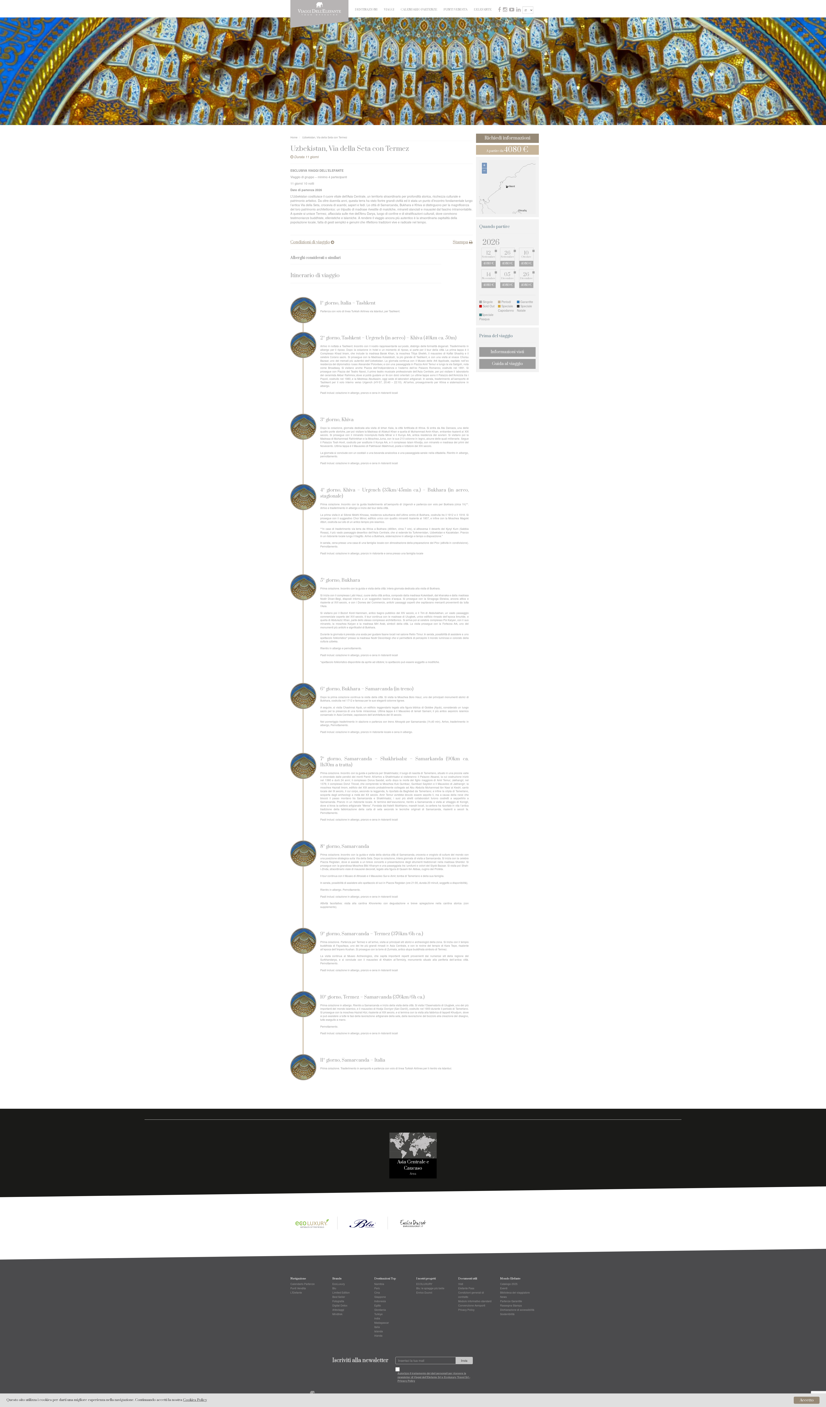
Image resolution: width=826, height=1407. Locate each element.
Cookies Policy (195, 1400)
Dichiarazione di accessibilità (517, 1309)
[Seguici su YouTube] (512, 10)
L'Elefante (483, 10)
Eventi (503, 1288)
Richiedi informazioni (507, 138)
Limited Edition (341, 1292)
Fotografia (338, 1301)
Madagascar (381, 1322)
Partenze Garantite (511, 1301)
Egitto (377, 1305)
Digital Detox (339, 1305)
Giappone (380, 1297)
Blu (334, 1288)
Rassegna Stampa (511, 1305)
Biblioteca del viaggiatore (515, 1292)
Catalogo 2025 (509, 1284)
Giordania (380, 1309)
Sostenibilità (507, 1314)
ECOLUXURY (424, 1284)
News (503, 1297)
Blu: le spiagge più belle (430, 1288)
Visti (460, 1284)
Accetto (807, 1400)
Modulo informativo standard (475, 1301)
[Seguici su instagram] (505, 10)
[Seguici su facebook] (500, 10)
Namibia (379, 1284)
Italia (377, 1327)
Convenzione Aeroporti (471, 1305)
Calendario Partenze (419, 10)
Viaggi (389, 10)
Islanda (378, 1331)
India (377, 1318)
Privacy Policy (466, 1309)
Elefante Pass (466, 1288)
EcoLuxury (338, 1284)
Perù (377, 1288)
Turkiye (378, 1314)
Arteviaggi (338, 1309)
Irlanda (378, 1335)
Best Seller (338, 1297)
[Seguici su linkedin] (518, 10)
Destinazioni (366, 10)
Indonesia (380, 1301)
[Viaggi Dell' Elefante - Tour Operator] (319, 8)
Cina (377, 1292)
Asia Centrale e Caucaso (413, 1165)
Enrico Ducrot (424, 1292)
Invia (464, 1360)
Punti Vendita (455, 10)
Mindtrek (337, 1314)
